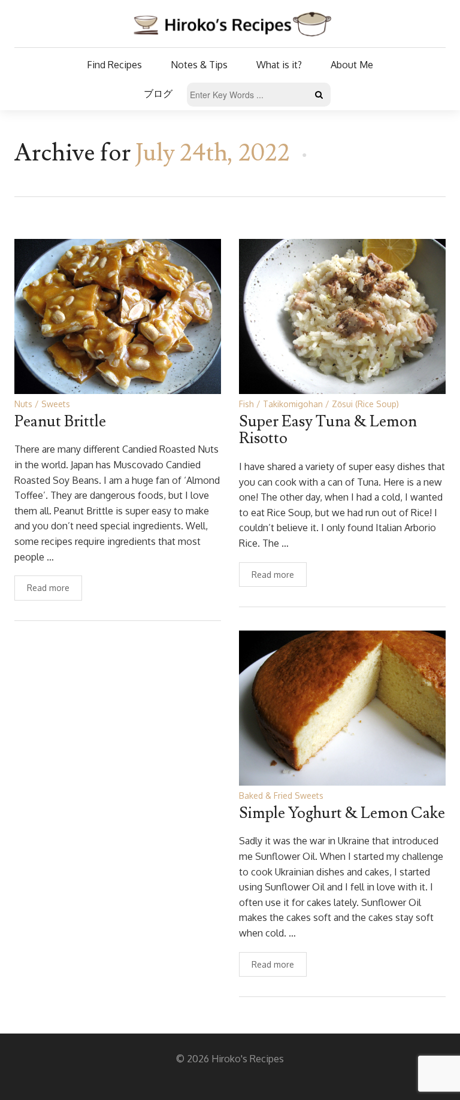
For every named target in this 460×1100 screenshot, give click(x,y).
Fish (246, 404)
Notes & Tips (199, 65)
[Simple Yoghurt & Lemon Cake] (342, 707)
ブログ (158, 93)
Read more (48, 588)
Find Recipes (114, 65)
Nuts (23, 404)
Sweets (55, 404)
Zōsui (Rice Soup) (365, 404)
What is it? (279, 65)
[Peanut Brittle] (117, 316)
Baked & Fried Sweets (281, 795)
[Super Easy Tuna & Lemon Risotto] (342, 316)
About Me (352, 65)
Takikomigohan (293, 404)
